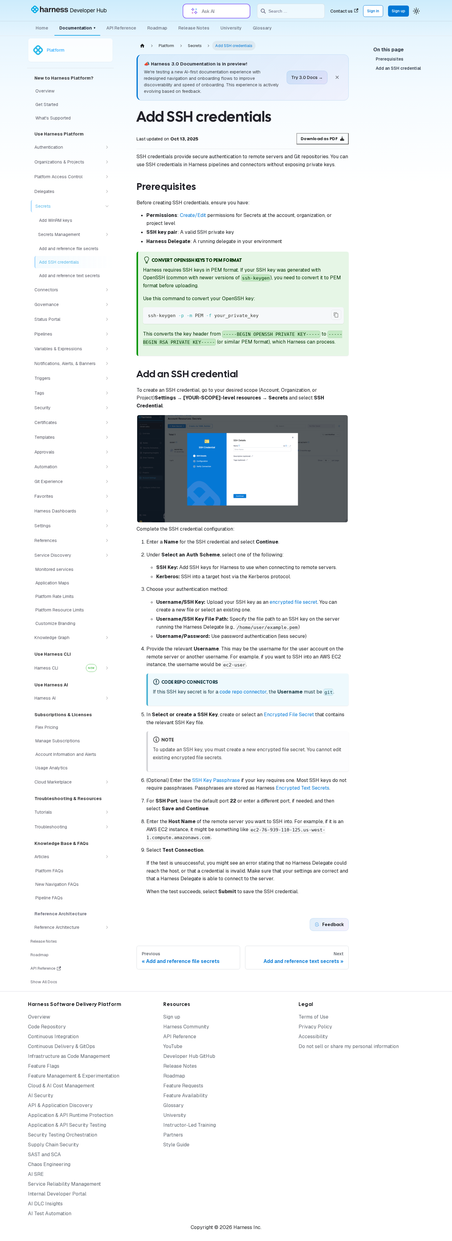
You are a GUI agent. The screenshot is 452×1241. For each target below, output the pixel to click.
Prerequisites (389, 59)
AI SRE (36, 1174)
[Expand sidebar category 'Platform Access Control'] (107, 176)
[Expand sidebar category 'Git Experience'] (107, 481)
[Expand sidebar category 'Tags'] (107, 393)
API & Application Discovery (60, 1105)
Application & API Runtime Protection (70, 1115)
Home (42, 28)
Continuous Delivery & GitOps (61, 1046)
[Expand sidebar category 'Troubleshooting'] (107, 827)
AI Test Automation (49, 1213)
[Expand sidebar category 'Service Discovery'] (107, 555)
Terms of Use (313, 1017)
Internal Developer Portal (57, 1194)
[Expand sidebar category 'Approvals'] (107, 452)
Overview (39, 1017)
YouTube (172, 1046)
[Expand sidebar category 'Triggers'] (107, 378)
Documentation (77, 28)
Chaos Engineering (49, 1164)
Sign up (398, 11)
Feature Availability (185, 1095)
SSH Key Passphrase (216, 780)
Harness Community (186, 1026)
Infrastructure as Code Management (69, 1056)
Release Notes (193, 28)
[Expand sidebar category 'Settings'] (107, 525)
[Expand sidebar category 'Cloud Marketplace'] (107, 782)
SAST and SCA (44, 1154)
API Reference (121, 28)
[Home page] (142, 45)
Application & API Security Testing (67, 1125)
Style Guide (176, 1144)
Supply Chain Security (53, 1144)
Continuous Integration (53, 1036)
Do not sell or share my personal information (349, 1046)
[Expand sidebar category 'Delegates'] (107, 191)
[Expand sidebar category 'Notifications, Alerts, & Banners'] (107, 363)
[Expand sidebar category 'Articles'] (107, 856)
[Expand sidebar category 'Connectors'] (107, 290)
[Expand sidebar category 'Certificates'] (107, 422)
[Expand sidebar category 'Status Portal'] (107, 319)
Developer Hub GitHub (189, 1056)
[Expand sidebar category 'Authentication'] (107, 147)
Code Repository (47, 1026)
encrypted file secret (293, 602)
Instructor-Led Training (189, 1125)
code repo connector (243, 692)
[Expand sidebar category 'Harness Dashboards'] (107, 511)
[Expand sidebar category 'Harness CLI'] (107, 668)
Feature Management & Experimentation (73, 1076)
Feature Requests (183, 1085)
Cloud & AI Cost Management (61, 1085)
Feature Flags (43, 1066)
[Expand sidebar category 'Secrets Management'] (107, 234)
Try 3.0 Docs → (307, 77)
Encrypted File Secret (289, 714)
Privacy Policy (315, 1026)
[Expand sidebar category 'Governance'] (107, 304)
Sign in (373, 11)
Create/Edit (193, 215)
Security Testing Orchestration (62, 1135)
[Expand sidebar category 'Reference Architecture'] (107, 927)
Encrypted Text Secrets (302, 788)
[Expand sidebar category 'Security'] (107, 407)
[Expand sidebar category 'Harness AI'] (107, 698)
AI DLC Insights (45, 1203)
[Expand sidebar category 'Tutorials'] (107, 812)
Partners (173, 1135)
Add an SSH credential (398, 68)
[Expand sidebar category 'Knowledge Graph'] (107, 637)
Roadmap (157, 28)
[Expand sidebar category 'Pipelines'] (107, 334)
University (231, 28)
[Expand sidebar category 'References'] (107, 540)
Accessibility (313, 1036)
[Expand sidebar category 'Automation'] (107, 466)
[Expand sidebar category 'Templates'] (107, 437)
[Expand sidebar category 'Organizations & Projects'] (107, 162)
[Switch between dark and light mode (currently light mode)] (416, 11)
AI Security (40, 1095)
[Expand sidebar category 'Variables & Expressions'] (107, 348)
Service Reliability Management (64, 1184)
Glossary (262, 28)
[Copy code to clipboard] (336, 315)
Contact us (341, 11)
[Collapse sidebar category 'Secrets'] (107, 206)
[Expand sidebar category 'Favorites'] (107, 496)
